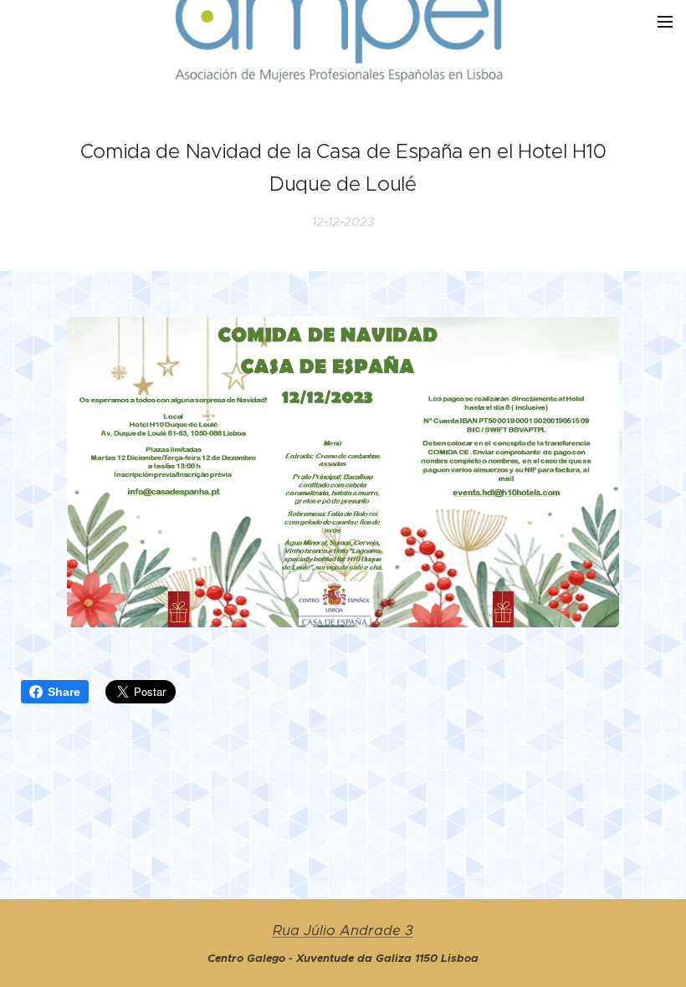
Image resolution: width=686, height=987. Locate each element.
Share (64, 691)
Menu (665, 21)
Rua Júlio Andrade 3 (343, 930)
